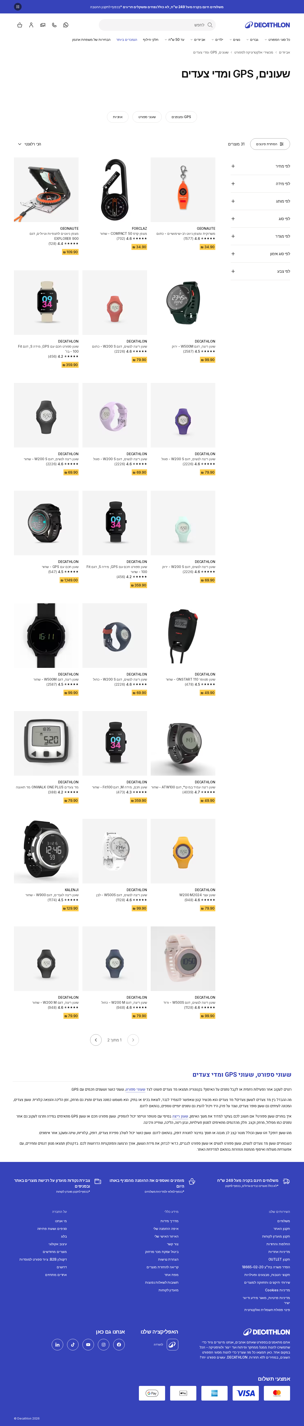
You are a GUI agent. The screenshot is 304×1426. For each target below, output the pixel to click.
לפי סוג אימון (280, 253)
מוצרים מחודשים (55, 1252)
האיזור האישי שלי (166, 1236)
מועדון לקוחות (168, 1290)
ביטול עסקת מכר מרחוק (161, 1252)
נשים (236, 39)
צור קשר (172, 1244)
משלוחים (283, 1221)
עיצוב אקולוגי (58, 1244)
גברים (253, 39)
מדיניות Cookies (277, 1290)
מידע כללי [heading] (171, 1212)
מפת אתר (171, 1275)
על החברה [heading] (59, 1212)
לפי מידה (283, 183)
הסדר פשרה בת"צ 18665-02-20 (266, 1267)
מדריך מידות (169, 1221)
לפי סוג (284, 218)
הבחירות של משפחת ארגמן (91, 39)
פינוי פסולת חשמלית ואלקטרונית (267, 1310)
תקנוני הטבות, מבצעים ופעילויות (267, 1275)
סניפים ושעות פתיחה (52, 1229)
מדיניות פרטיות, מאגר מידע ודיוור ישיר (266, 1300)
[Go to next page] (96, 1040)
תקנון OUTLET (279, 1259)
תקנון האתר (281, 1229)
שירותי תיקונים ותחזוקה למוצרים (267, 1282)
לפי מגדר (282, 236)
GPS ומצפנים (181, 117)
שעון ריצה (180, 1116)
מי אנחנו (61, 1221)
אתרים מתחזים (56, 1275)
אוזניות (118, 117)
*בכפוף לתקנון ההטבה (156, 7)
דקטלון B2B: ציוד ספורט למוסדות (43, 1259)
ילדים (218, 39)
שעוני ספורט (146, 117)
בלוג (64, 1236)
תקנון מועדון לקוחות (276, 1236)
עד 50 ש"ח (176, 39)
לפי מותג (283, 201)
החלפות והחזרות (278, 1244)
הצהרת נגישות (168, 1259)
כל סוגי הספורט (278, 39)
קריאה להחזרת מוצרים (162, 1267)
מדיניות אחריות (279, 1252)
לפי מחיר (283, 166)
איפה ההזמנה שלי (166, 1229)
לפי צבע (283, 271)
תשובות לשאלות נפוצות (161, 1282)
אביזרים (199, 39)
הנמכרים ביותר (126, 39)
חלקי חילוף (150, 39)
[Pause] (18, 7)
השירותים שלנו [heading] (279, 1212)
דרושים (62, 1267)
